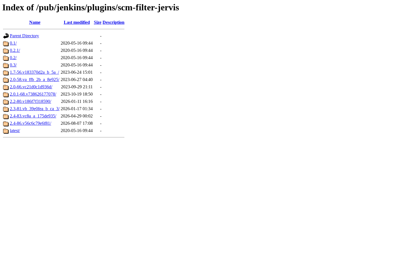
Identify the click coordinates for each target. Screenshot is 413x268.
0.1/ (13, 43)
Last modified (77, 22)
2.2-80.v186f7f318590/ (30, 101)
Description (113, 22)
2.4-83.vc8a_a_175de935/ (33, 116)
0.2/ (13, 57)
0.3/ (13, 65)
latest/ (15, 130)
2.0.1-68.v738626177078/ (33, 94)
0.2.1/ (15, 50)
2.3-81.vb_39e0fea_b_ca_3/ (35, 108)
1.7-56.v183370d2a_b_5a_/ (34, 72)
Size (97, 22)
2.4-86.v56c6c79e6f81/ (30, 123)
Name (34, 22)
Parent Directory (24, 35)
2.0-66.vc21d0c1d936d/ (31, 86)
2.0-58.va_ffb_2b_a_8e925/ (34, 79)
